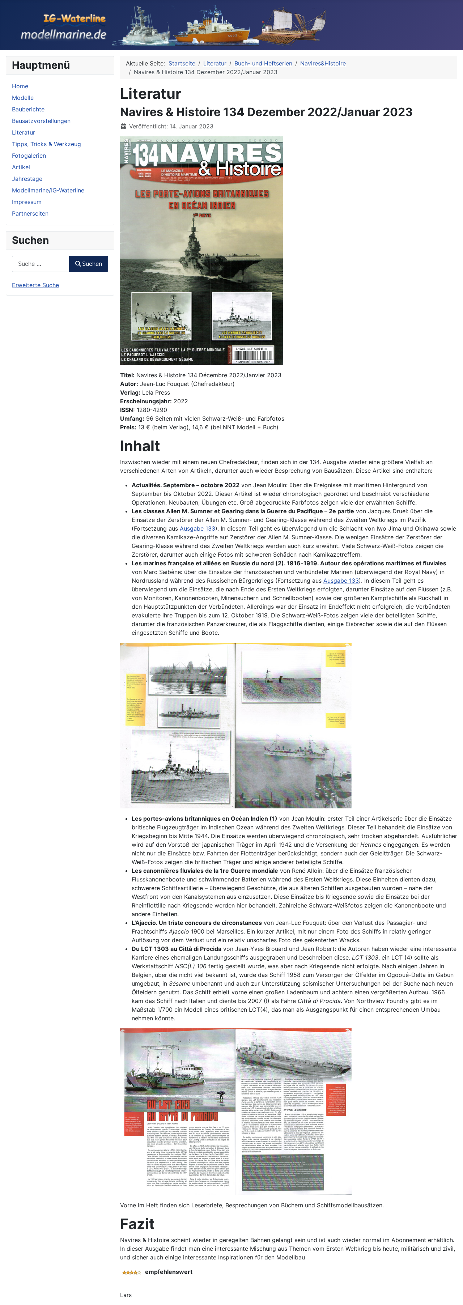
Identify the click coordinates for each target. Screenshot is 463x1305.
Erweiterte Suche (35, 285)
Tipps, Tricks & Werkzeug (46, 144)
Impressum (27, 201)
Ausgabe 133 (197, 528)
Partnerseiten (30, 213)
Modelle (23, 97)
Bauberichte (28, 109)
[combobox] (40, 264)
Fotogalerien (29, 155)
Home (20, 86)
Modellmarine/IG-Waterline (48, 190)
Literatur (23, 132)
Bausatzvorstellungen (41, 120)
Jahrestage (27, 178)
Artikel (21, 167)
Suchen (92, 263)
